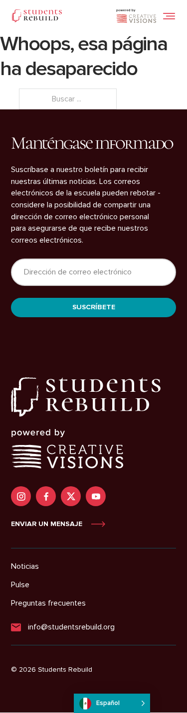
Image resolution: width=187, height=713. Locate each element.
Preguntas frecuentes (48, 603)
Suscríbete (93, 307)
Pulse (20, 585)
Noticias (25, 566)
